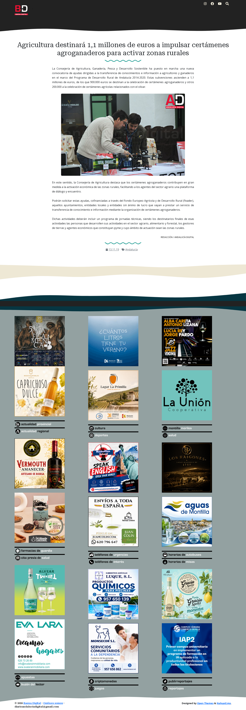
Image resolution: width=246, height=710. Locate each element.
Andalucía (131, 249)
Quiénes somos (53, 703)
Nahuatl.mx (224, 703)
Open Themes (205, 703)
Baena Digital (32, 703)
